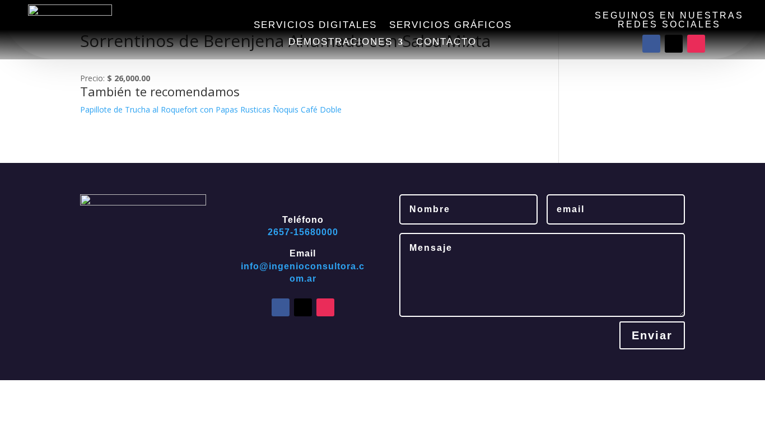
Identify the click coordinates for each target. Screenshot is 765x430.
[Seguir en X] (674, 44)
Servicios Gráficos (450, 25)
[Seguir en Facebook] (651, 44)
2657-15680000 (303, 232)
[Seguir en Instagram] (696, 44)
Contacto (446, 42)
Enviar (652, 335)
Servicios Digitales (315, 25)
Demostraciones (340, 42)
